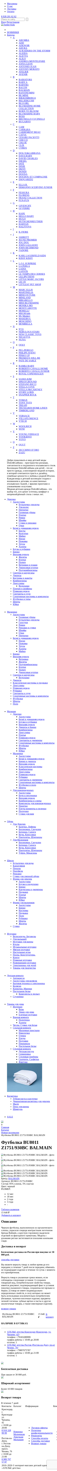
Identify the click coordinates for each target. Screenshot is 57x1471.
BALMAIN (13, 1178)
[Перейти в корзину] (2, 1122)
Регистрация (13, 22)
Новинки (18, 1431)
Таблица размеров (10, 1209)
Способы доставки (40, 1441)
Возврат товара (38, 1443)
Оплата (10, 11)
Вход (3, 22)
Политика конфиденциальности (42, 1431)
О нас (10, 6)
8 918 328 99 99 (6, 1431)
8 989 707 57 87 (6, 1460)
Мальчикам (19, 1434)
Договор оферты (39, 1427)
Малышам (18, 1439)
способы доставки (10, 1259)
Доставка (11, 9)
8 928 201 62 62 (8, 16)
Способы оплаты (39, 1438)
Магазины (12, 3)
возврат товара (8, 1308)
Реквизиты (36, 1435)
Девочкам (18, 1437)
